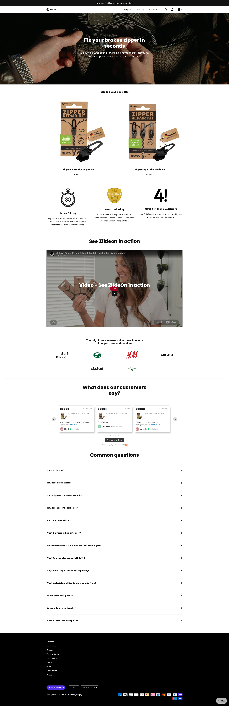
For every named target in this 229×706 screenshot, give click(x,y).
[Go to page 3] (115, 435)
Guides (49, 675)
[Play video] (114, 294)
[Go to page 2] (113, 435)
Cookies (50, 662)
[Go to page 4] (118, 435)
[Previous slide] (54, 419)
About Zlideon (52, 646)
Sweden (88, 687)
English (72, 687)
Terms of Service (53, 654)
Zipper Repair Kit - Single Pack (78, 169)
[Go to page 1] (110, 435)
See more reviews (114, 440)
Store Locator (52, 671)
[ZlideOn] (53, 9)
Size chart (50, 642)
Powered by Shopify (74, 695)
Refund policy (52, 658)
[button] (127, 9)
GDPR (49, 666)
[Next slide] (175, 419)
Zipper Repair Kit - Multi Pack (150, 169)
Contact (49, 650)
